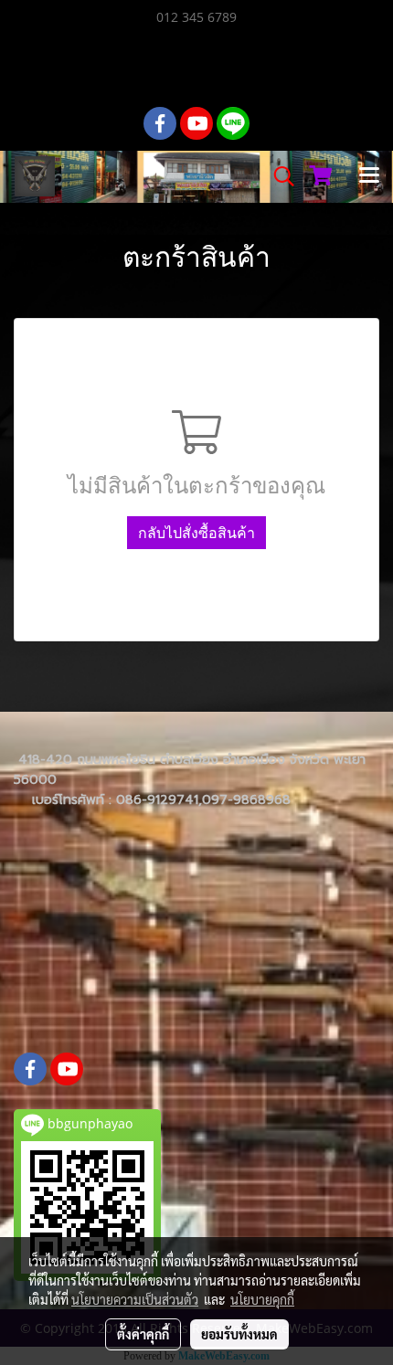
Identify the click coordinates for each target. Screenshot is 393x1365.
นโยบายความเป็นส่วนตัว (134, 1299)
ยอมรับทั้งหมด (239, 1334)
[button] (278, 176)
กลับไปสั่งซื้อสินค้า (196, 533)
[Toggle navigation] (369, 176)
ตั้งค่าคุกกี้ (143, 1334)
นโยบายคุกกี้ (262, 1299)
